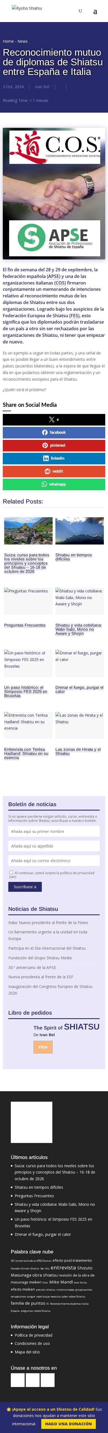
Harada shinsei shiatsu (25, 1268)
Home (8, 41)
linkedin (58, 458)
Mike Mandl (61, 1282)
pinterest (57, 446)
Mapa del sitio (27, 1352)
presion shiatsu (45, 1289)
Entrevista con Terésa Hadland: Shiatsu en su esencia (26, 753)
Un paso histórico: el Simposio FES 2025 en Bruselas (25, 691)
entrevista (63, 1267)
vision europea (65, 1289)
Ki (48, 1303)
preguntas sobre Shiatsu (36, 1311)
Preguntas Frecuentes (25, 625)
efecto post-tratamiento (72, 1260)
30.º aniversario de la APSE (32, 967)
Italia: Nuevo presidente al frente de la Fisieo (48, 922)
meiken (35, 1282)
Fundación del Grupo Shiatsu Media (40, 957)
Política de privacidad (33, 1335)
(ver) (12, 876)
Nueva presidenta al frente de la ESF (40, 976)
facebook (58, 433)
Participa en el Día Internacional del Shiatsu (47, 948)
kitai (45, 1282)
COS (60, 283)
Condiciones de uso (32, 1343)
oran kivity (80, 1282)
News (22, 41)
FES (74, 316)
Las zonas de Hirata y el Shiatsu (78, 751)
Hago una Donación (68, 1423)
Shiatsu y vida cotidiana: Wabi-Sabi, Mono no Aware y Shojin (78, 629)
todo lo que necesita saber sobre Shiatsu (60, 1296)
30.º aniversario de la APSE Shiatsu (31, 1261)
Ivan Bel (42, 86)
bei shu (45, 1268)
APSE (53, 276)
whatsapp (57, 484)
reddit (58, 471)
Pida (43, 1047)
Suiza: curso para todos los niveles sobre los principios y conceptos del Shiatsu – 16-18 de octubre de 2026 (26, 563)
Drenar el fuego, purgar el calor (79, 689)
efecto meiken (23, 1289)
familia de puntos (28, 1303)
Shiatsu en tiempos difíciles (73, 556)
